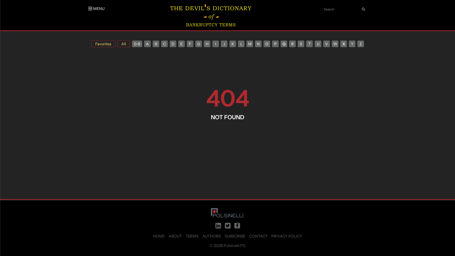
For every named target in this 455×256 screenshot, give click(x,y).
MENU (99, 8)
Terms (192, 236)
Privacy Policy (286, 236)
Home (159, 236)
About (175, 236)
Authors (211, 236)
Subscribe (235, 236)
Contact (258, 236)
